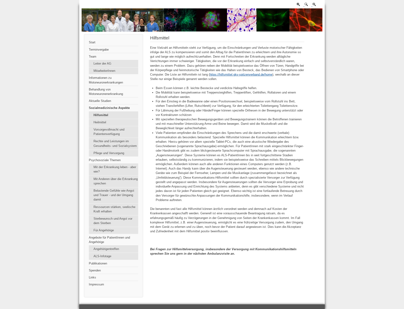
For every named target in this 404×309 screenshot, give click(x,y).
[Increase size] (298, 5)
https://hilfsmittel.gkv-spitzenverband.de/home (241, 74)
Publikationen (98, 263)
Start (92, 42)
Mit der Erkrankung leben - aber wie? (115, 169)
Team (92, 56)
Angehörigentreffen (106, 249)
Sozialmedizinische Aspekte (109, 108)
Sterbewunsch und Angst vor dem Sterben (113, 221)
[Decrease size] (313, 5)
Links (92, 277)
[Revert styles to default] (305, 5)
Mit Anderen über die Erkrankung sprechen (116, 181)
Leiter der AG (102, 63)
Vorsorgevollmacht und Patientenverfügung (109, 132)
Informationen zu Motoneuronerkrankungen (106, 80)
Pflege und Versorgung (109, 153)
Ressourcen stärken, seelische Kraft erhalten (114, 209)
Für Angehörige (104, 230)
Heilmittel (100, 122)
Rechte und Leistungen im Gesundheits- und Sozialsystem (115, 143)
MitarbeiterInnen (104, 71)
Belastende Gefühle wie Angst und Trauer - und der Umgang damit (114, 195)
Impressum (96, 284)
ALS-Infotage (102, 256)
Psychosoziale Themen (105, 160)
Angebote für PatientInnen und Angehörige (109, 240)
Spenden (95, 270)
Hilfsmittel (101, 115)
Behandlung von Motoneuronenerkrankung (106, 92)
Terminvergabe (99, 49)
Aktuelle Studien (100, 101)
